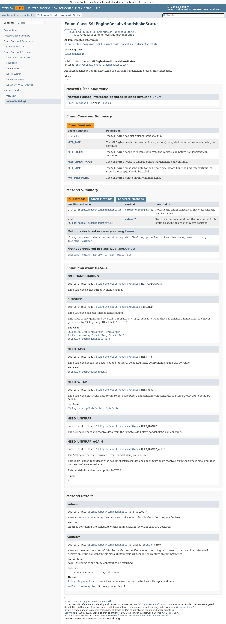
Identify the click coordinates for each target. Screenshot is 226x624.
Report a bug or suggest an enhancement (86, 601)
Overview (7, 8)
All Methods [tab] (77, 198)
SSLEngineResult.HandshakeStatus (59, 15)
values (129, 219)
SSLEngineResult (75, 53)
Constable (151, 44)
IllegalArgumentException (85, 581)
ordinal (200, 237)
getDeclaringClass (157, 237)
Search (88, 8)
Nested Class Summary (17, 35)
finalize (137, 237)
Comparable (90, 44)
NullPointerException (82, 586)
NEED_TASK (13, 68)
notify (86, 254)
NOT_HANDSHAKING (18, 57)
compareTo (84, 237)
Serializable (72, 44)
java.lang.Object (74, 29)
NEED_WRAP (13, 74)
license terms (148, 2)
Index (78, 8)
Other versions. (184, 607)
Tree (35, 8)
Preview (45, 8)
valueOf (130, 209)
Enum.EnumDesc (77, 103)
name (189, 237)
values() (11, 96)
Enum (78, 64)
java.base (7, 15)
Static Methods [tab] (101, 198)
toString (73, 240)
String (140, 209)
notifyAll (99, 254)
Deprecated (66, 8)
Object (130, 248)
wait (111, 254)
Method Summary (14, 46)
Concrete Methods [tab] (131, 198)
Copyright (69, 613)
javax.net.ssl (24, 15)
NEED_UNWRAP (15, 79)
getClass (73, 254)
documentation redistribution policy (148, 615)
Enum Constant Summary (18, 41)
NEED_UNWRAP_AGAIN (19, 85)
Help (97, 8)
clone (71, 237)
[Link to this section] (110, 89)
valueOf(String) (16, 101)
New (54, 8)
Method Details (12, 90)
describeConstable (105, 237)
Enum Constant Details (17, 52)
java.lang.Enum (79, 32)
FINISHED (11, 63)
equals (124, 237)
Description (10, 30)
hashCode (178, 237)
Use (28, 8)
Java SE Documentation (145, 604)
